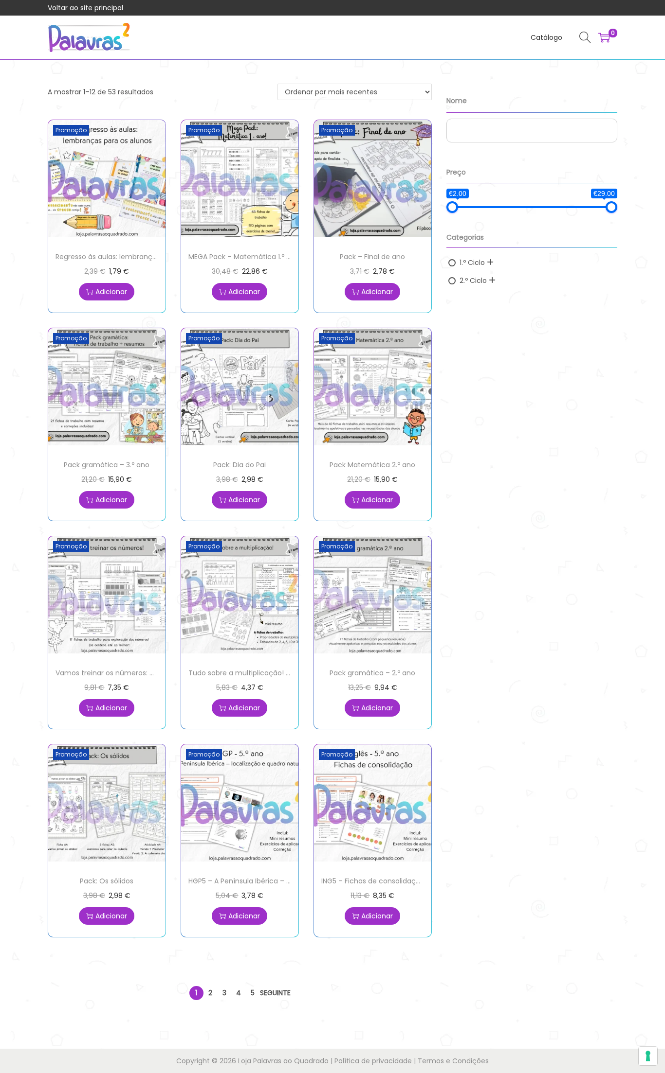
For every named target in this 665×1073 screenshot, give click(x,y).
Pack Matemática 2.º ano (372, 465)
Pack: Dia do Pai (239, 465)
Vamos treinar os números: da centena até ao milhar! (147, 673)
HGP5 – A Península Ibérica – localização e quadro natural (286, 881)
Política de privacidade (373, 1061)
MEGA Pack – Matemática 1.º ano (243, 257)
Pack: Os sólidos (106, 881)
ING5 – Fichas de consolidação (373, 881)
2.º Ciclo (473, 280)
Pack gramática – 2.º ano (372, 673)
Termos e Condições (453, 1061)
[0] (604, 37)
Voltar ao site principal (85, 8)
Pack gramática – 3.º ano (106, 465)
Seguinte (275, 993)
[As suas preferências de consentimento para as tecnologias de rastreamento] (648, 1056)
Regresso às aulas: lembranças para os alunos (133, 257)
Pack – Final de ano (372, 257)
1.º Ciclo (472, 262)
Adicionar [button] (111, 292)
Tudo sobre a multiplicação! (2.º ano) (252, 673)
